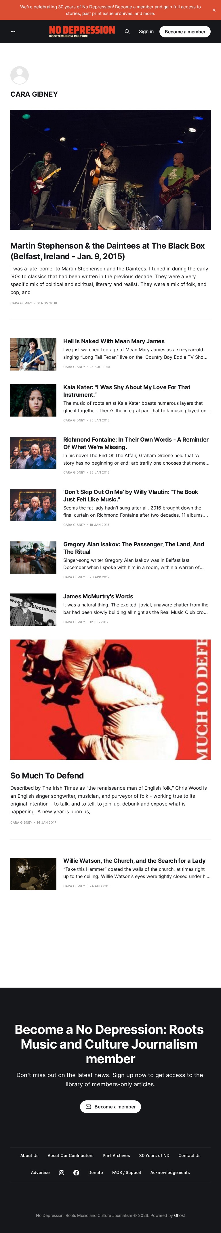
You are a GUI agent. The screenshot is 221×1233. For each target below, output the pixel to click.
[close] (214, 10)
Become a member (185, 32)
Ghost (179, 1215)
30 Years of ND (154, 1155)
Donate (95, 1172)
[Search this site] (127, 31)
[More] (13, 31)
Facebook (76, 1172)
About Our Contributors (71, 1155)
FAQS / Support (127, 1172)
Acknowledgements (170, 1172)
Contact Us (189, 1155)
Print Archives (116, 1155)
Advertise (40, 1172)
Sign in (146, 31)
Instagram (61, 1172)
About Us (29, 1155)
